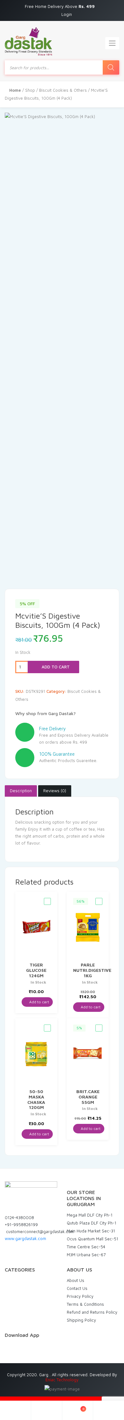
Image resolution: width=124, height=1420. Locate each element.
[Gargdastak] (28, 41)
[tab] (21, 791)
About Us (75, 1280)
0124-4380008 (19, 1217)
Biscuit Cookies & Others (63, 90)
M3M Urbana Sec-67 (86, 1254)
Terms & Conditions (85, 1304)
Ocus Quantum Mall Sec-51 (92, 1238)
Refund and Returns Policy (92, 1312)
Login (66, 14)
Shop (30, 90)
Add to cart (55, 666)
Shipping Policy (81, 1320)
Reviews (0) (54, 790)
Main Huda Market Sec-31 (91, 1230)
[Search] (111, 67)
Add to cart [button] (38, 1001)
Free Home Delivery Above (60, 6)
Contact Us (77, 1288)
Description (21, 790)
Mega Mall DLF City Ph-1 (90, 1215)
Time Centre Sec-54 (86, 1246)
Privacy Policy (80, 1296)
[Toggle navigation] (112, 43)
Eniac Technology (62, 1379)
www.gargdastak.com (25, 1238)
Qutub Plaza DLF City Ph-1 (91, 1222)
